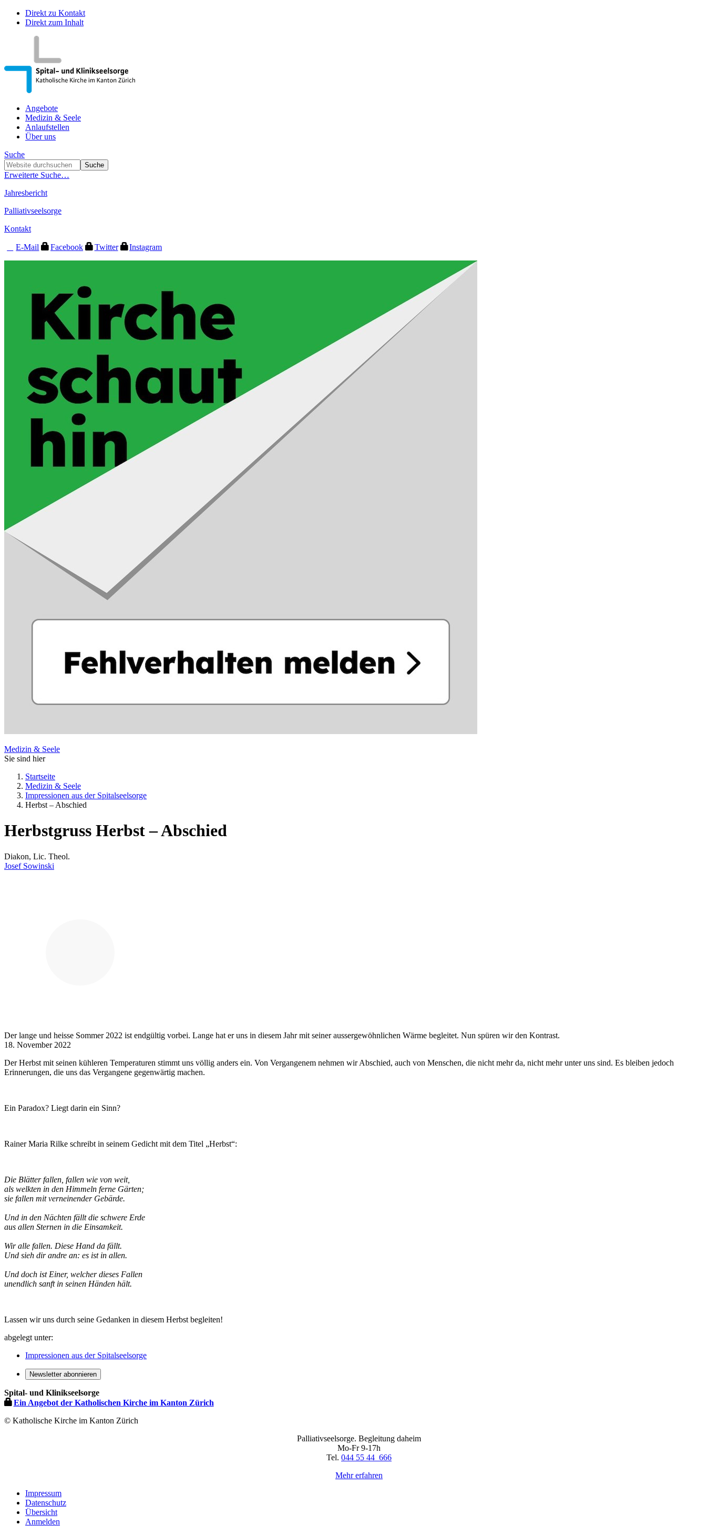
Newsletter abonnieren (63, 1374)
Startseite (40, 776)
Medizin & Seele (53, 117)
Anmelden (42, 1521)
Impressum (43, 1493)
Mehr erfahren (359, 1475)
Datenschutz (45, 1502)
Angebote (41, 108)
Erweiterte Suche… (36, 174)
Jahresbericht (25, 192)
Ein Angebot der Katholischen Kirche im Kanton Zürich (114, 1402)
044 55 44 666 (366, 1457)
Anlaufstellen (47, 127)
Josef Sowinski (29, 865)
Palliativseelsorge (32, 210)
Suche (14, 154)
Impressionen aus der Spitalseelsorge (86, 795)
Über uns (40, 136)
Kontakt (17, 228)
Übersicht (41, 1512)
